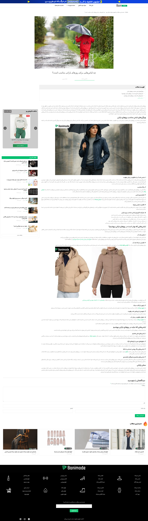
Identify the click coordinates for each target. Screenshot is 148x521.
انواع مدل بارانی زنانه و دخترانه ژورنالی (82, 239)
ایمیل (71, 408)
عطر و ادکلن (26, 476)
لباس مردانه (138, 476)
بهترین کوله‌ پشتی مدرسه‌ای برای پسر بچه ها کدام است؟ (15, 208)
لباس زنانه (137, 479)
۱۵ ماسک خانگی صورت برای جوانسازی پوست (17, 180)
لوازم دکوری (63, 494)
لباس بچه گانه (137, 482)
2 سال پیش (24, 192)
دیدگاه (143, 385)
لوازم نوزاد (26, 494)
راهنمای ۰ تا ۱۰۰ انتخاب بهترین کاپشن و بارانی (93, 300)
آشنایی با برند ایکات (139, 452)
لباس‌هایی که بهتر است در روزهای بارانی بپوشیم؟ (132, 93)
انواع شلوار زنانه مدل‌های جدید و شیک (63, 452)
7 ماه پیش (24, 164)
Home (126, 12)
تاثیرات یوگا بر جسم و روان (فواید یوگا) (18, 198)
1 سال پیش (24, 211)
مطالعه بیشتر (19, 235)
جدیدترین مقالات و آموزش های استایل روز (115, 12)
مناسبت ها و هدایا (59, 5)
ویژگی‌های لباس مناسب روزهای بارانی (135, 91)
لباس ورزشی (64, 476)
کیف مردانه (100, 491)
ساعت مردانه (137, 488)
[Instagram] (25, 519)
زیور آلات (137, 494)
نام (144, 403)
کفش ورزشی (63, 479)
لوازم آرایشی (26, 479)
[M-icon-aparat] (20, 519)
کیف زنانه (100, 479)
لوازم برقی (63, 491)
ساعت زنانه (137, 491)
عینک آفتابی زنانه (100, 482)
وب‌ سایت (143, 408)
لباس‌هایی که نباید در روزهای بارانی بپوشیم (133, 96)
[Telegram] (29, 519)
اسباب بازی (26, 488)
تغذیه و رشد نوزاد (26, 491)
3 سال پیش (24, 172)
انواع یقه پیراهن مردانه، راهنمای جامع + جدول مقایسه (95, 452)
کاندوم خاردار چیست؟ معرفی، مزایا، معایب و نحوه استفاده (15, 189)
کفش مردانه (100, 488)
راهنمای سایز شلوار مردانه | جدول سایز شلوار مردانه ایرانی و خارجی (20, 452)
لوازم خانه (63, 488)
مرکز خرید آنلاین (82, 5)
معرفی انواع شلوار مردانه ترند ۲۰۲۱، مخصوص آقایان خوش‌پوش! (15, 217)
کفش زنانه (100, 476)
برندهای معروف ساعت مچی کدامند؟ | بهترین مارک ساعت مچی (15, 162)
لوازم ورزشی (63, 482)
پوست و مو (26, 482)
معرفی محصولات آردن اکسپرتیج (19, 170)
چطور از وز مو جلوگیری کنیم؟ (20, 226)
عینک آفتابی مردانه (100, 494)
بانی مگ (91, 5)
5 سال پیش (24, 220)
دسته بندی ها (71, 5)
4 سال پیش (24, 228)
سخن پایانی (140, 98)
